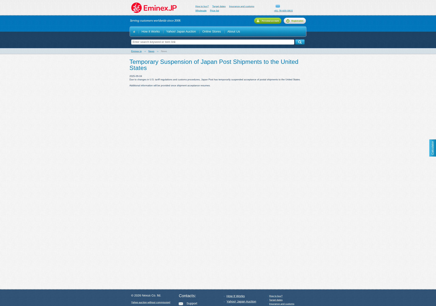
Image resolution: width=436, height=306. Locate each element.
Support (191, 303)
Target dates (219, 6)
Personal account (270, 21)
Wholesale (201, 10)
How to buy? (202, 6)
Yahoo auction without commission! (150, 302)
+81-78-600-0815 (283, 10)
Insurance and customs (241, 6)
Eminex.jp (153, 8)
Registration (297, 21)
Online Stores (211, 31)
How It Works (151, 31)
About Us (233, 31)
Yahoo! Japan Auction (181, 31)
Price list (214, 10)
